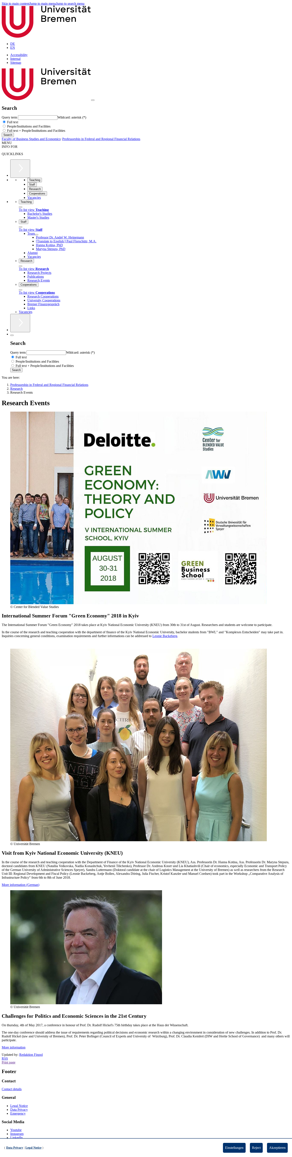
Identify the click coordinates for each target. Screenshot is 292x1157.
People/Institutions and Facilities (28, 126)
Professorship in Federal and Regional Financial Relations (101, 139)
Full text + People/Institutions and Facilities (35, 130)
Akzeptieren (277, 1148)
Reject (256, 1148)
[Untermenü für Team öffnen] (36, 234)
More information (13, 1047)
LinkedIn (16, 1137)
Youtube (16, 1130)
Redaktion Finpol (31, 1054)
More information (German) (20, 885)
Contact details (12, 1089)
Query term (10, 117)
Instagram (17, 1134)
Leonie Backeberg (164, 636)
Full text (12, 122)
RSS (5, 1058)
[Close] (20, 207)
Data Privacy (19, 1109)
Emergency (18, 1113)
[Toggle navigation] (92, 100)
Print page (8, 1062)
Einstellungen (234, 1148)
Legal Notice (19, 1106)
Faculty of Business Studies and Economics (31, 139)
